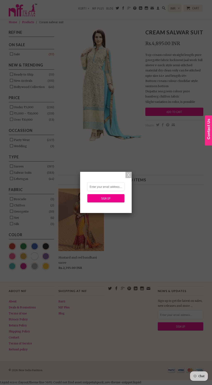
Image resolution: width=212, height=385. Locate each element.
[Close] (128, 175)
